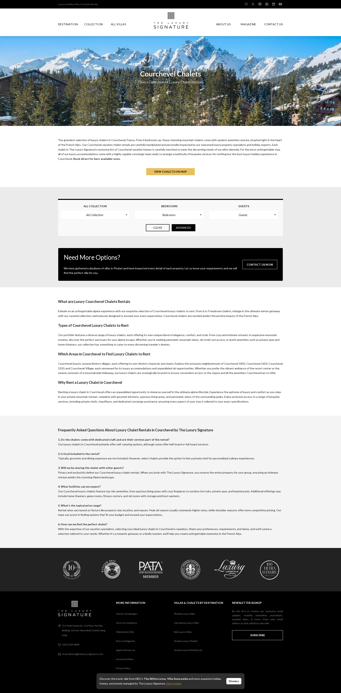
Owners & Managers (127, 613)
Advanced (183, 227)
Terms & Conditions (126, 622)
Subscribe (257, 635)
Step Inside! (174, 683)
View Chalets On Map (170, 171)
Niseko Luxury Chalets (186, 641)
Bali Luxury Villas (183, 631)
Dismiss (234, 681)
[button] (95, 214)
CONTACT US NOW (260, 264)
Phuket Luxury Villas (184, 613)
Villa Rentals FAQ (125, 631)
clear (157, 227)
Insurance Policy (124, 659)
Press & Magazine (125, 641)
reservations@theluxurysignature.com (82, 654)
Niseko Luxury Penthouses (188, 650)
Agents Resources (125, 650)
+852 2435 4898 (70, 644)
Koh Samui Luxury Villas (186, 622)
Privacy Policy (123, 668)
